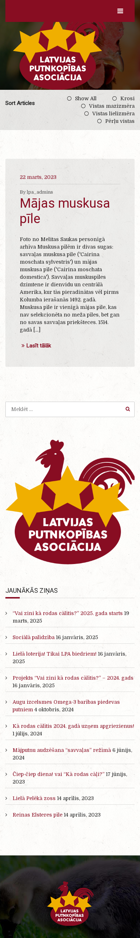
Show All (86, 98)
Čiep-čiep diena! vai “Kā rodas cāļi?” (58, 774)
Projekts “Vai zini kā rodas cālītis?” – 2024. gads (73, 678)
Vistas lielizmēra (113, 113)
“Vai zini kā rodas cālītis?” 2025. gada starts (68, 613)
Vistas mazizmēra (112, 106)
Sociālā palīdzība (34, 637)
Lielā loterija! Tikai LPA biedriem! (55, 654)
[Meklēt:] (70, 409)
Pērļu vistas (120, 121)
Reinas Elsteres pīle (37, 815)
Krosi (127, 98)
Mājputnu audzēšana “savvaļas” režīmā (62, 750)
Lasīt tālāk (39, 346)
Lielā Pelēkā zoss (34, 798)
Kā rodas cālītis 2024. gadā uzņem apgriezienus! (73, 726)
